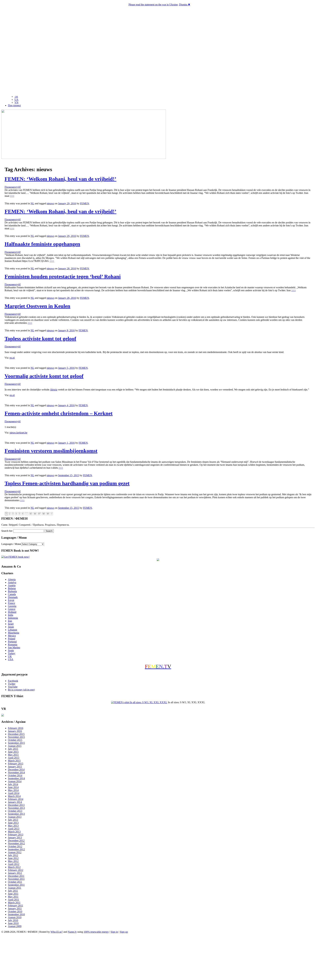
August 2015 (14, 745)
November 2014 (16, 772)
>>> (12, 195)
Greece (11, 609)
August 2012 (14, 852)
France (11, 603)
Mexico (12, 635)
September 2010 (16, 914)
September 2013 (16, 813)
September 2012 (16, 849)
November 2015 (16, 737)
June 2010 (13, 923)
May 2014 (13, 790)
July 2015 (13, 748)
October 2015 (15, 740)
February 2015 (15, 763)
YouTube (12, 686)
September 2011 (16, 884)
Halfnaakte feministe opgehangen (42, 244)
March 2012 (14, 867)
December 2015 (16, 734)
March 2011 (14, 902)
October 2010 (15, 911)
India (10, 615)
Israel (10, 623)
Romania (12, 644)
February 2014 (15, 799)
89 (48, 514)
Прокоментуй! (13, 187)
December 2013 (16, 805)
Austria (11, 585)
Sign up (124, 931)
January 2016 (15, 731)
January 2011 (15, 908)
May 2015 (13, 754)
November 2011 (16, 879)
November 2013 (16, 808)
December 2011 (16, 876)
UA (16, 99)
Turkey (11, 653)
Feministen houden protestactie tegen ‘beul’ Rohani (63, 276)
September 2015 (16, 743)
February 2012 (15, 870)
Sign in (114, 931)
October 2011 (15, 881)
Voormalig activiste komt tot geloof (44, 376)
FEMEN (84, 203)
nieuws (50, 203)
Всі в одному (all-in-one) (21, 689)
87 (39, 514)
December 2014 (16, 769)
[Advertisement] (158, 946)
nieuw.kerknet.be (18, 432)
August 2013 (14, 816)
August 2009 (14, 926)
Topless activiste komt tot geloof (40, 339)
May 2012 (13, 861)
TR (16, 96)
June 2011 (13, 893)
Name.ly (72, 931)
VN (16, 102)
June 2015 (13, 751)
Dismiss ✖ (184, 4)
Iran (10, 620)
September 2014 (16, 778)
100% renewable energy (96, 931)
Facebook (13, 680)
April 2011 (13, 899)
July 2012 (13, 855)
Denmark (13, 597)
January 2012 (15, 873)
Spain (11, 650)
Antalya (12, 582)
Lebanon (12, 629)
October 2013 (15, 811)
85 (31, 514)
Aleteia (53, 389)
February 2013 (15, 834)
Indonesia (13, 617)
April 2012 (13, 864)
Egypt (11, 600)
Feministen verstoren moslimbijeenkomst (51, 451)
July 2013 (13, 819)
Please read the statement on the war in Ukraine (153, 4)
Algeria (12, 579)
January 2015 (15, 766)
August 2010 (14, 917)
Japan (11, 626)
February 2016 (15, 728)
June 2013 (13, 822)
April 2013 (13, 828)
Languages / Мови (11, 544)
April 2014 (13, 793)
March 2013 (14, 831)
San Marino (14, 647)
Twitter (11, 683)
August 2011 (14, 887)
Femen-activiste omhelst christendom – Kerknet (59, 413)
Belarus (12, 588)
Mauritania (13, 632)
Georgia (12, 606)
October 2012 (15, 846)
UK (10, 656)
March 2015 (14, 760)
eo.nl (12, 357)
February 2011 (15, 905)
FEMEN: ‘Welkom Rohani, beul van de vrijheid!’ (60, 179)
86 (35, 514)
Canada (12, 594)
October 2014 (15, 775)
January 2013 (15, 837)
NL (32, 203)
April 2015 (13, 757)
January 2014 (15, 802)
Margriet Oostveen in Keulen (37, 306)
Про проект (14, 105)
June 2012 (13, 858)
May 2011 (13, 896)
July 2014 (13, 784)
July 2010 (13, 920)
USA (10, 659)
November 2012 (16, 843)
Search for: (7, 530)
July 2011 (13, 890)
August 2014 (14, 781)
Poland (11, 638)
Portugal (12, 641)
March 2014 (14, 796)
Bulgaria (12, 591)
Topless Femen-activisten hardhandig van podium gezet (67, 483)
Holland (12, 612)
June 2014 (13, 787)
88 (44, 514)
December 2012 (16, 840)
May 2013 (13, 825)
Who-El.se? (57, 931)
